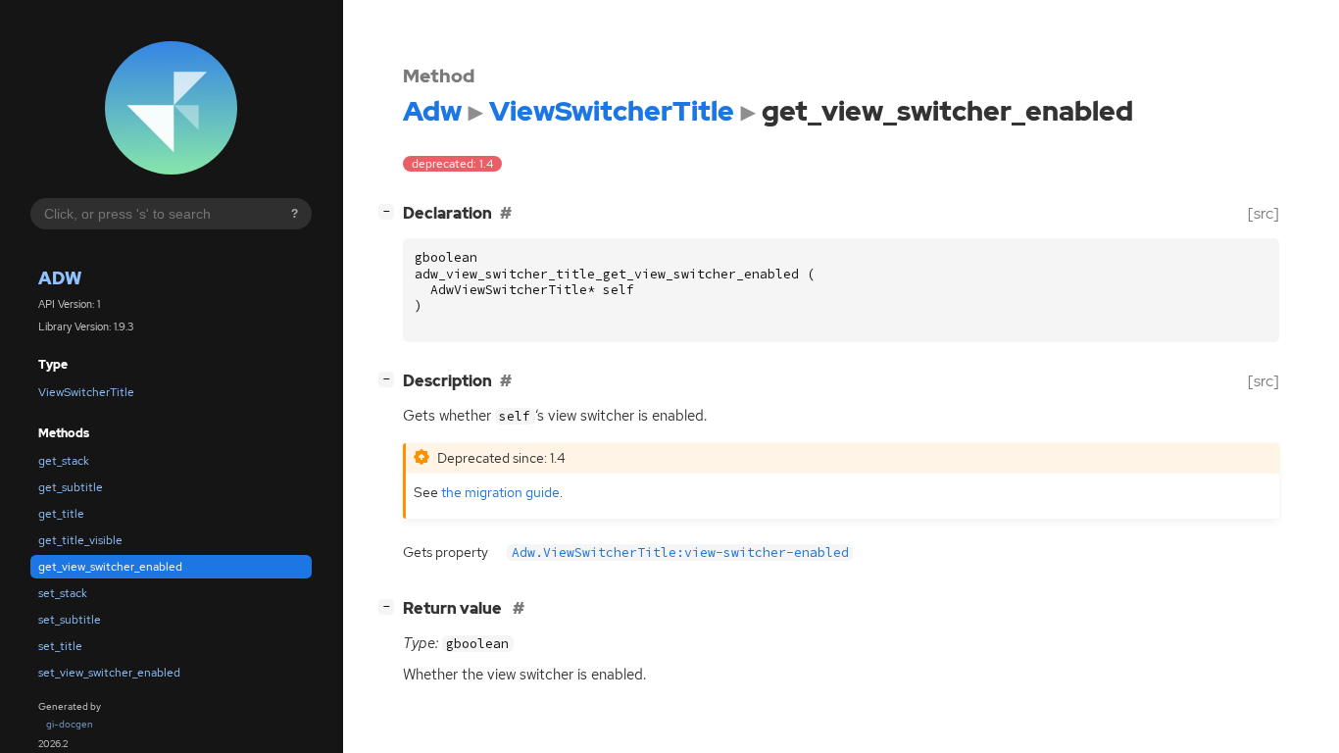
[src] (1263, 213)
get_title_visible (80, 540)
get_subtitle (70, 487)
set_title (60, 646)
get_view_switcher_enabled (110, 567)
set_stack (62, 593)
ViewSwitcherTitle (86, 392)
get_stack (63, 461)
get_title (61, 514)
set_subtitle (69, 620)
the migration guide (500, 491)
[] (390, 211)
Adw (59, 278)
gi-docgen (69, 724)
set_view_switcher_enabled (109, 672)
